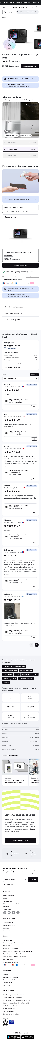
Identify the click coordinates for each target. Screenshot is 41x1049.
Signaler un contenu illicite (11, 1014)
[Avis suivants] (37, 645)
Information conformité (32, 277)
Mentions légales (8, 1011)
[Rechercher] (18, 11)
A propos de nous (8, 895)
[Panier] (37, 7)
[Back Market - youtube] (9, 912)
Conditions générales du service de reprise (16, 1000)
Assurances (7, 946)
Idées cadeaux (7, 982)
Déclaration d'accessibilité (11, 904)
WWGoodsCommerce (8, 279)
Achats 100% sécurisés (10, 962)
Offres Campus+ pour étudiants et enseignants (18, 951)
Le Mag (5, 974)
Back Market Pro (8, 959)
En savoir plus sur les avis (13, 367)
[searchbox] (29, 12)
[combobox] (20, 207)
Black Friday (7, 985)
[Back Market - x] (18, 912)
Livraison (6, 928)
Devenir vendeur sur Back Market (13, 954)
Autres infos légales (9, 1008)
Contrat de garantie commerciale (13, 943)
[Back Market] (20, 7)
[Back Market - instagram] (4, 912)
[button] (9, 44)
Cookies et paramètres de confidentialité (16, 1003)
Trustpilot (6, 906)
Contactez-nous (8, 922)
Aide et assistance (9, 925)
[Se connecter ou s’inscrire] (32, 7)
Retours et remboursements (12, 931)
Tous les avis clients (9, 980)
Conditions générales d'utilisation (13, 995)
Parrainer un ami (8, 940)
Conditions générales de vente (12, 997)
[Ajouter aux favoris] (37, 55)
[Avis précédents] (31, 645)
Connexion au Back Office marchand (14, 957)
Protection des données (10, 1006)
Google (32, 829)
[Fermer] (38, 2)
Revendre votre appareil (10, 948)
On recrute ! (7, 909)
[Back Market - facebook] (13, 912)
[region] (20, 772)
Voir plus (7, 574)
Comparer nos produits (10, 977)
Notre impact (7, 901)
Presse (5, 898)
